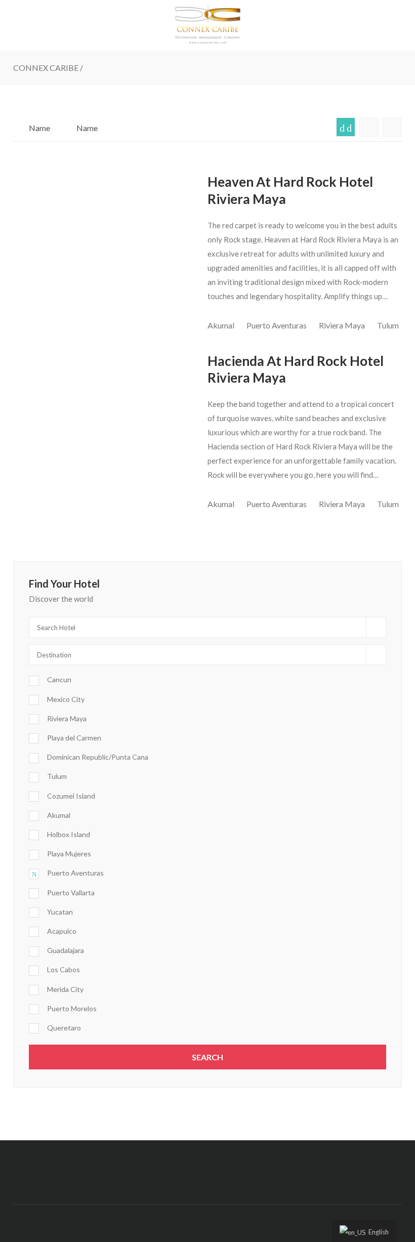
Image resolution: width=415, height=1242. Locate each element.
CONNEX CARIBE (45, 67)
